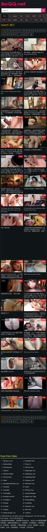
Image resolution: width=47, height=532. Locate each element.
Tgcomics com (8, 461)
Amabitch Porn (30, 461)
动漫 (9, 20)
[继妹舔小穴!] (12, 310)
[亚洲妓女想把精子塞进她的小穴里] (12, 349)
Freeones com (29, 480)
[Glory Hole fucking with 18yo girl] (12, 89)
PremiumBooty (30, 500)
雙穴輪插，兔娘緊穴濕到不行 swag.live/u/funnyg (34, 53)
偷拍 (26, 20)
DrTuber (5, 503)
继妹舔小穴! (5, 313)
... (19, 34)
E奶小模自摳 (5, 228)
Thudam (5, 509)
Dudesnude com (30, 470)
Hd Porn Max (7, 477)
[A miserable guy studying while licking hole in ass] (35, 206)
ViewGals (6, 487)
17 (16, 34)
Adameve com (29, 506)
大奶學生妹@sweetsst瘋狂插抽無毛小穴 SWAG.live (11, 333)
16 (11, 34)
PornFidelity (7, 493)
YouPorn (27, 513)
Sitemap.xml (29, 516)
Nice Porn (28, 509)
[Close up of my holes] (35, 349)
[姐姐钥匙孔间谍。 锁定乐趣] (12, 291)
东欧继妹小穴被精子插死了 (33, 150)
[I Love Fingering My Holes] (35, 408)
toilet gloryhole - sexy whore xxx (12, 410)
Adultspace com (30, 474)
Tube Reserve (7, 467)
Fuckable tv (7, 500)
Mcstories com (30, 483)
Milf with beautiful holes (32, 391)
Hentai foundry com (9, 513)
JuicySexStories (30, 493)
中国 (4, 20)
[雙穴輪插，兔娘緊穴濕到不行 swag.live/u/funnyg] (35, 50)
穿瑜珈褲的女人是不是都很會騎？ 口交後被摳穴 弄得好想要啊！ (11, 112)
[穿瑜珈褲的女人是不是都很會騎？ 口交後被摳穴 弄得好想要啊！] (12, 108)
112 (23, 34)
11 (36, 30)
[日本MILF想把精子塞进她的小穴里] (35, 69)
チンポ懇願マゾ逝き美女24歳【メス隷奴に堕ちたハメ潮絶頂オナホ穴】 (34, 171)
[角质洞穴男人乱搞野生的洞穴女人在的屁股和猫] (35, 369)
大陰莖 (34, 16)
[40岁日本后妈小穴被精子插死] (35, 186)
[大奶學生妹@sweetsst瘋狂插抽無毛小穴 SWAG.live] (12, 330)
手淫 (40, 16)
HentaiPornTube (30, 477)
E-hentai (5, 506)
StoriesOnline (7, 464)
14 (3, 34)
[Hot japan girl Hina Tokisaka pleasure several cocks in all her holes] (12, 206)
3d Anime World (8, 474)
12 (40, 30)
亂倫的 (15, 16)
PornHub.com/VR (8, 496)
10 (32, 30)
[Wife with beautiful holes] (35, 272)
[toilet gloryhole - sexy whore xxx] (12, 408)
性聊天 (15, 20)
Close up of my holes (31, 352)
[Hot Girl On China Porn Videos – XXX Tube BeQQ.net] (13, 5)
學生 (21, 16)
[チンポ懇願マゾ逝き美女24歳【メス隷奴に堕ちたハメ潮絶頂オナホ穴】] (35, 167)
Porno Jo (28, 464)
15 (7, 34)
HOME (4, 16)
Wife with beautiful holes (32, 274)
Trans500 (6, 490)
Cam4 (27, 487)
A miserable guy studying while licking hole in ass (34, 209)
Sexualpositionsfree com (11, 483)
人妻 (21, 20)
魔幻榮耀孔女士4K (7, 371)
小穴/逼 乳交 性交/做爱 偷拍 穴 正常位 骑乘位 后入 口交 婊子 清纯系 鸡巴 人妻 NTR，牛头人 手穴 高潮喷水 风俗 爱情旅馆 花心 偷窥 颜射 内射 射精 (35, 95)
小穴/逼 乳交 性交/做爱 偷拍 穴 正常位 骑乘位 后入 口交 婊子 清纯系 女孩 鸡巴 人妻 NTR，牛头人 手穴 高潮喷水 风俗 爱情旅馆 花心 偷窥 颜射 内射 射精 (12, 56)
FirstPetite (28, 503)
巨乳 (41, 20)
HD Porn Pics (29, 467)
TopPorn (5, 470)
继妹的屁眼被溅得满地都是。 (11, 391)
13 (44, 30)
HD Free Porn (29, 490)
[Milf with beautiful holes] (35, 388)
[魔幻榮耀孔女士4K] (12, 369)
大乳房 (27, 16)
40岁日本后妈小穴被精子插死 (34, 189)
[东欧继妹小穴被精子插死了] (35, 147)
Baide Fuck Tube (30, 496)
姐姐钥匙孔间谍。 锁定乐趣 (10, 293)
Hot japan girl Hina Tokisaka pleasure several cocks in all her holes (10, 210)
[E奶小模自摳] (12, 225)
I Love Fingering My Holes (33, 410)
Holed (5, 480)
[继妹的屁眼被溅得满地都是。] (12, 388)
